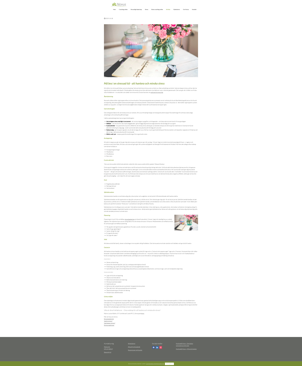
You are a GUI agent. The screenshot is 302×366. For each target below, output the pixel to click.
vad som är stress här (157, 92)
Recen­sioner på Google (135, 350)
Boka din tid (107, 352)
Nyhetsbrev (131, 343)
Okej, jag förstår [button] (169, 363)
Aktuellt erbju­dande (134, 347)
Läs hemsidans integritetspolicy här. (155, 363)
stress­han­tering (129, 219)
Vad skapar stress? (109, 323)
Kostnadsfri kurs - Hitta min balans (186, 349)
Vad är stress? (108, 321)
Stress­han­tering (109, 319)
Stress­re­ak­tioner (109, 325)
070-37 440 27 (108, 349)
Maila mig (107, 347)
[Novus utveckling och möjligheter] (119, 3)
